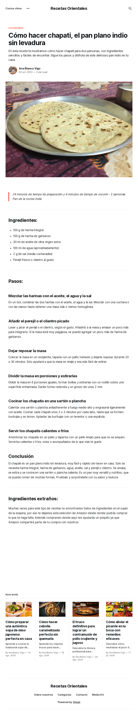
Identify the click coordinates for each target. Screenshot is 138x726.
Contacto (81, 694)
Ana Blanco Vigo (29, 68)
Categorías (64, 694)
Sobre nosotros (43, 694)
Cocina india (15, 28)
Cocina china (14, 8)
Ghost (76, 702)
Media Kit (98, 694)
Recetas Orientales (69, 8)
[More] (28, 8)
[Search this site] (130, 8)
